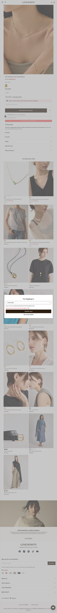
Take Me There (28, 311)
